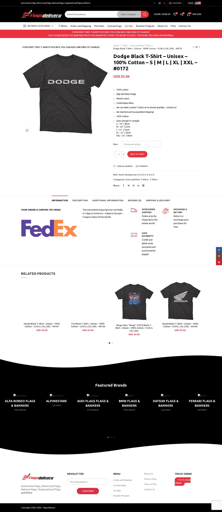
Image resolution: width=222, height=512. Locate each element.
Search (145, 14)
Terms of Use (150, 484)
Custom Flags (119, 485)
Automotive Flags (30, 486)
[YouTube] (163, 4)
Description (80, 200)
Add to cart (137, 154)
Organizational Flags (49, 489)
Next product (199, 47)
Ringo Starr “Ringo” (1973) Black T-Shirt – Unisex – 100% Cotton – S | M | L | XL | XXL (134, 328)
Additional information (107, 200)
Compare (143, 166)
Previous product (193, 47)
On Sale (117, 490)
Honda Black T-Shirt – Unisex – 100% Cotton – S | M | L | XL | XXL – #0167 (42, 325)
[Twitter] (127, 186)
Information (60, 200)
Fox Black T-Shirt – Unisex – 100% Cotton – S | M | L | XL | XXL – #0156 (88, 325)
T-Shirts (124, 45)
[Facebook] (153, 4)
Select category (128, 14)
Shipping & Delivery (158, 200)
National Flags (29, 489)
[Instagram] (158, 4)
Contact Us (149, 489)
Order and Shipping (122, 480)
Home (116, 45)
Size (115, 144)
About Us (148, 473)
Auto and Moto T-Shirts (140, 45)
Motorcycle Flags (51, 486)
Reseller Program (121, 495)
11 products (93, 409)
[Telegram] (142, 186)
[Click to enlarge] (27, 130)
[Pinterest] (132, 186)
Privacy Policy (150, 479)
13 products (129, 409)
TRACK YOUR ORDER (183, 481)
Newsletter (177, 3)
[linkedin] (137, 186)
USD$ (190, 3)
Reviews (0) (134, 200)
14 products (20, 409)
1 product (56, 405)
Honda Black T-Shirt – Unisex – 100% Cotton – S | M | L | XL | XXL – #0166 (180, 325)
